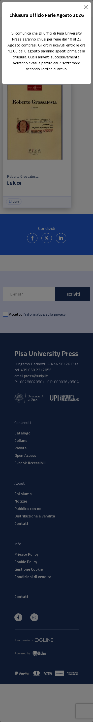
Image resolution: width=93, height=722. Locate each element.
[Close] (86, 7)
